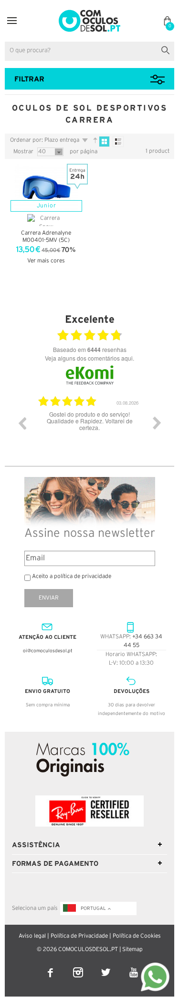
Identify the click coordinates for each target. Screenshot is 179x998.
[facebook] (51, 966)
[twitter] (106, 966)
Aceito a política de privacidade (71, 576)
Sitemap (132, 949)
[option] (89, 430)
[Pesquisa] (167, 49)
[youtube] (133, 966)
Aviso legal (32, 936)
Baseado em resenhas (89, 349)
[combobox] (89, 51)
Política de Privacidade (79, 936)
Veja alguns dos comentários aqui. (89, 358)
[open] (12, 21)
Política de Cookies (137, 936)
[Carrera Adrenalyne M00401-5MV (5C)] (46, 187)
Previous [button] (22, 423)
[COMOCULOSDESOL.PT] (89, 12)
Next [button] (157, 423)
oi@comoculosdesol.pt (48, 651)
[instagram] (79, 966)
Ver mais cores (46, 260)
